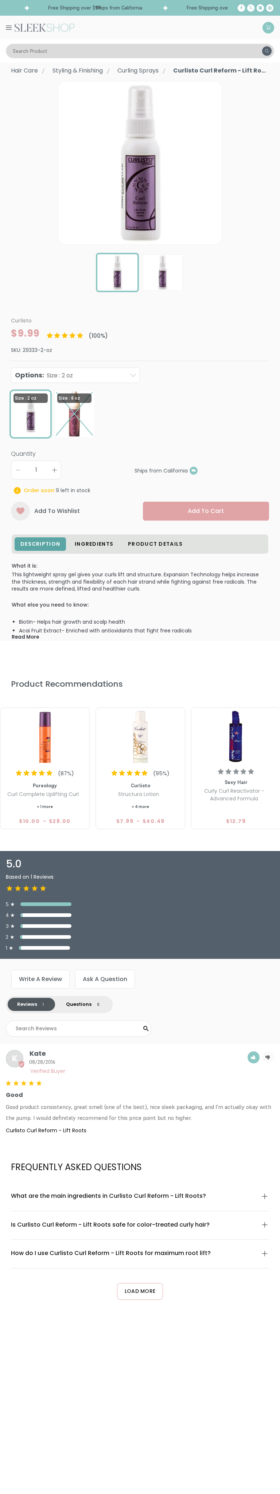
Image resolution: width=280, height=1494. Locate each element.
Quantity (23, 453)
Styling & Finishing (77, 70)
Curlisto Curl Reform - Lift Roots (46, 1130)
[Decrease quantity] (17, 470)
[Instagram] (260, 8)
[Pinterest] (269, 8)
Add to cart (206, 511)
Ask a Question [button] (105, 979)
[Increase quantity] (54, 470)
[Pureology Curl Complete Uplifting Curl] (44, 736)
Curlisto (21, 320)
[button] (254, 1057)
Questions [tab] (79, 1004)
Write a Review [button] (40, 979)
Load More (140, 1291)
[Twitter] (250, 8)
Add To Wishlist (57, 511)
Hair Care (24, 70)
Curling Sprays (138, 70)
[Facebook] (241, 8)
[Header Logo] (44, 27)
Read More (25, 637)
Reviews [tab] (27, 1004)
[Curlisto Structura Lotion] (140, 736)
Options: (44, 375)
